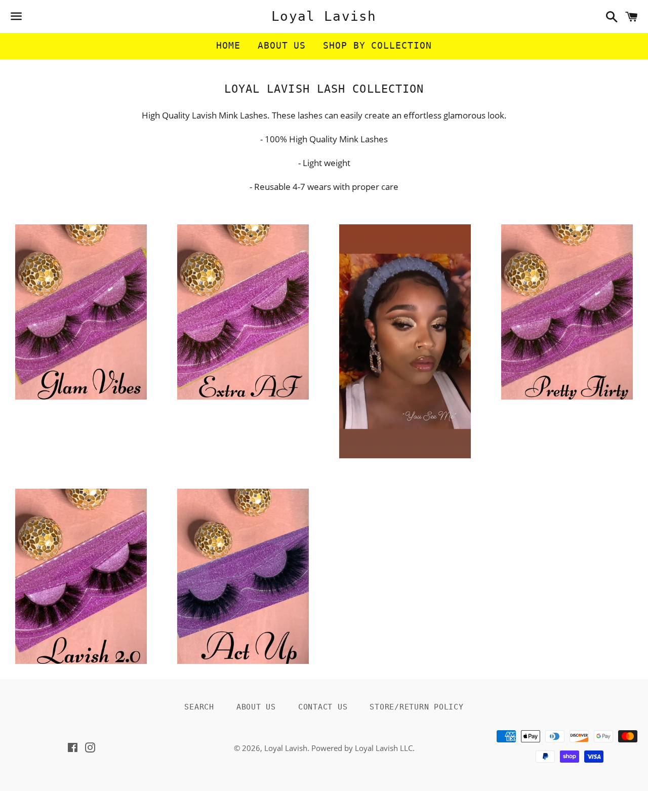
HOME (228, 45)
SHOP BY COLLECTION (377, 45)
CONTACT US (323, 706)
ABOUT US (282, 45)
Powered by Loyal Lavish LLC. (363, 748)
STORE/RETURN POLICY (416, 706)
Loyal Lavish (324, 16)
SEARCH (199, 706)
